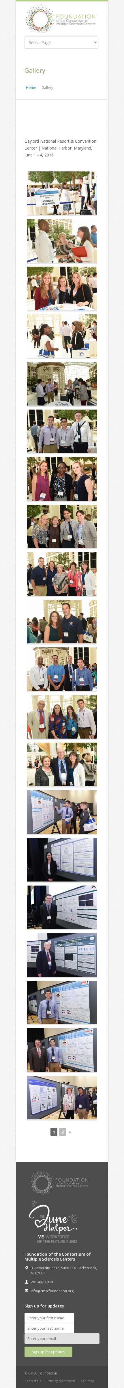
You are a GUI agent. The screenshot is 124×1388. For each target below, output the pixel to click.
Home (31, 87)
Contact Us (33, 1381)
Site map (87, 1381)
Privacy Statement (61, 1381)
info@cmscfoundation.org (52, 1290)
